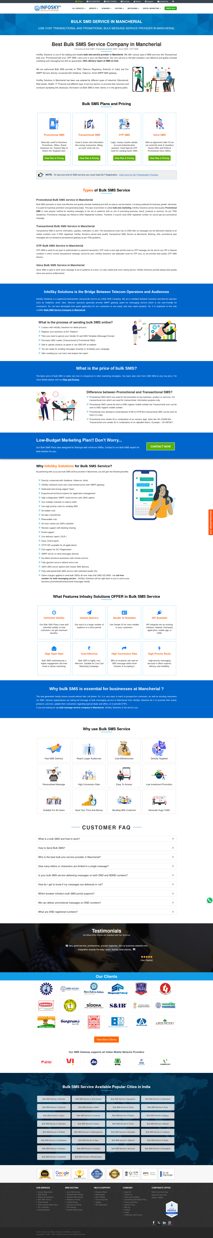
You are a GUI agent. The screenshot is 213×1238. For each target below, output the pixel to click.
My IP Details (100, 1197)
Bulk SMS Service (44, 1200)
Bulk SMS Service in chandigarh (157, 1148)
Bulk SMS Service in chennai (53, 1107)
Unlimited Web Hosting (75, 1194)
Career (126, 1212)
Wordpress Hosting (73, 1200)
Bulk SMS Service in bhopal (158, 1123)
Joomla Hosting (72, 1202)
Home (38, 1232)
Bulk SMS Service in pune (158, 1107)
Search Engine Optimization (48, 1205)
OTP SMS (124, 135)
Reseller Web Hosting (74, 1210)
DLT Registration (101, 1205)
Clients (138, 1)
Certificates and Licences (133, 1215)
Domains (106, 8)
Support (150, 1)
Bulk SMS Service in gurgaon (53, 1148)
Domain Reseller (44, 1210)
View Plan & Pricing (54, 158)
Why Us (127, 1207)
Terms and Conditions (132, 1197)
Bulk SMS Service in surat (123, 1107)
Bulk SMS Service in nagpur (158, 1115)
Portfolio (126, 1)
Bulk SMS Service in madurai (123, 1140)
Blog (52, 1232)
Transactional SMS (89, 135)
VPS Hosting (71, 1207)
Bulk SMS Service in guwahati (54, 1157)
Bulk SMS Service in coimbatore (54, 1140)
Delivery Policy (129, 1205)
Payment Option (101, 1192)
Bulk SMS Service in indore (88, 1123)
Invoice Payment (102, 1200)
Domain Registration (45, 1192)
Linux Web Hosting (73, 1192)
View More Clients (106, 1039)
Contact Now (161, 446)
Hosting (119, 8)
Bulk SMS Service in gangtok (88, 1148)
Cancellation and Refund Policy (135, 1200)
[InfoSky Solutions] (47, 8)
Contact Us (163, 1)
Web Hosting (42, 1194)
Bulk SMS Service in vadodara (54, 1123)
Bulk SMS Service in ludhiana (157, 1132)
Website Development (45, 1197)
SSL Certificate (43, 1207)
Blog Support (100, 1194)
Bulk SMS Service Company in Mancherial (64, 310)
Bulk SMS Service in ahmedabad (88, 1099)
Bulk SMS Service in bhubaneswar (88, 1157)
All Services (78, 8)
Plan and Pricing (71, 380)
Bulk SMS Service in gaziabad (123, 1132)
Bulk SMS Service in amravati (123, 1148)
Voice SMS (159, 135)
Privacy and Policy (131, 1202)
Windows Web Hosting (75, 1197)
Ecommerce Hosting (74, 1205)
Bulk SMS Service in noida (157, 1140)
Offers (79, 1)
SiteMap (67, 1232)
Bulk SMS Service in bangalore (123, 1099)
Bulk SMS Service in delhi (88, 1107)
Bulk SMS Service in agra (88, 1140)
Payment (59, 1232)
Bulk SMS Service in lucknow (88, 1115)
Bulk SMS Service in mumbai (54, 1099)
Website (93, 8)
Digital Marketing (151, 8)
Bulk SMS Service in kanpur (123, 1115)
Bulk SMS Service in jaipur (53, 1115)
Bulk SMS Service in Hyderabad (157, 1099)
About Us (127, 1192)
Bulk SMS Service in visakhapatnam (88, 1132)
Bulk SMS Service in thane (123, 1123)
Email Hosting (43, 1202)
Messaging (133, 8)
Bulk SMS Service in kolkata (54, 1132)
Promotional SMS (54, 135)
